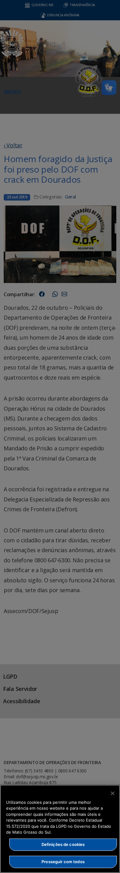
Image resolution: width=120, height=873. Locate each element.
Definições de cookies (63, 844)
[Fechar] (112, 793)
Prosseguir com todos (63, 861)
